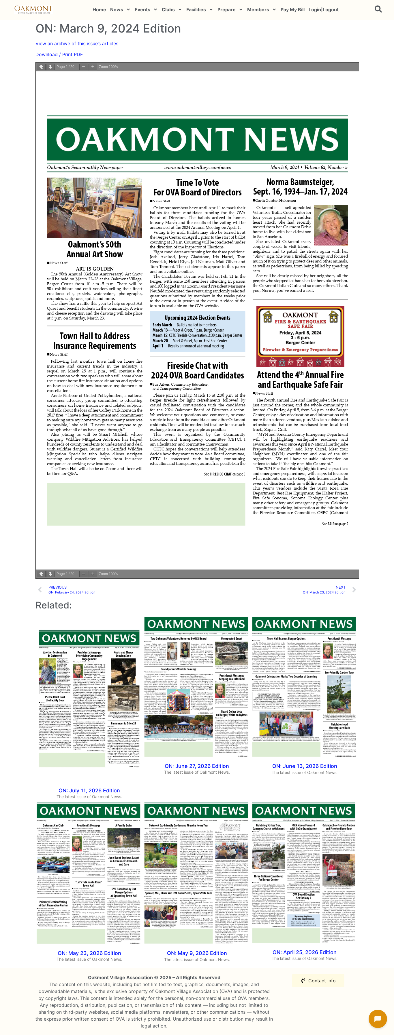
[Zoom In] (93, 67)
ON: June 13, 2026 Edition (304, 766)
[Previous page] (41, 67)
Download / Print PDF (59, 54)
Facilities (196, 9)
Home (99, 9)
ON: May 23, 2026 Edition (89, 953)
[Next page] (50, 67)
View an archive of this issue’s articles (76, 43)
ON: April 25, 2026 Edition (305, 952)
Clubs (168, 9)
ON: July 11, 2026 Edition (89, 790)
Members (258, 9)
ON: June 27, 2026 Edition (197, 766)
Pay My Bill (293, 9)
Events (142, 9)
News (116, 9)
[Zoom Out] (83, 67)
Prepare (226, 9)
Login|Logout (324, 9)
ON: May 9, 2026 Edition (197, 953)
